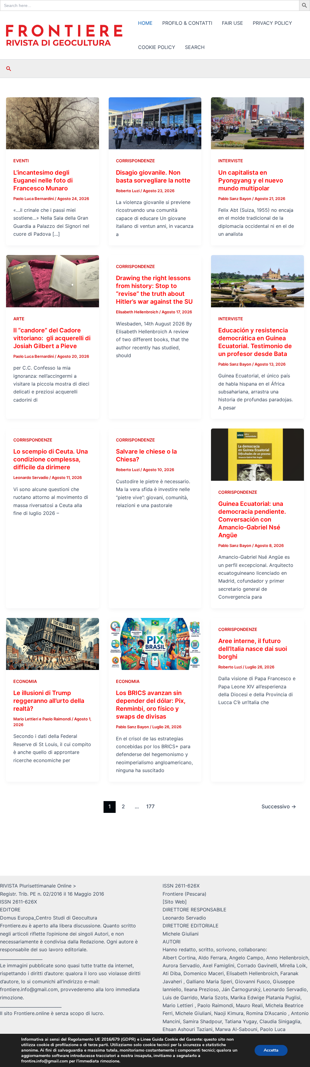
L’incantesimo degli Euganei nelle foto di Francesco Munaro (43, 180)
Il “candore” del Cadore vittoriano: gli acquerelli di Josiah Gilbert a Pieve (52, 338)
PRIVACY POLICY (272, 23)
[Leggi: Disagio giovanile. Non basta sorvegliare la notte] (155, 123)
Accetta (271, 1050)
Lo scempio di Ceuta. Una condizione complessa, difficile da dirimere (50, 459)
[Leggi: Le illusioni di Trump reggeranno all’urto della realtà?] (52, 643)
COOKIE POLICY (156, 47)
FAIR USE (232, 23)
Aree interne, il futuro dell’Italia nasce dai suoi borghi (252, 648)
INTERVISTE (230, 160)
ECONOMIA (25, 681)
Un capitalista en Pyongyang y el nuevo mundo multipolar (250, 180)
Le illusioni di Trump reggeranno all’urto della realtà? (48, 700)
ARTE (19, 318)
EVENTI (21, 160)
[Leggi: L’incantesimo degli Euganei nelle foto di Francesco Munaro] (52, 123)
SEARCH (195, 47)
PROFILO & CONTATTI (187, 23)
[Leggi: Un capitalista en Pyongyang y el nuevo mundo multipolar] (257, 123)
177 (150, 806)
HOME (145, 23)
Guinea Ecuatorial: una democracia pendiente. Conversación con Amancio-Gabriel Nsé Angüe (252, 519)
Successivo (279, 806)
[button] (9, 69)
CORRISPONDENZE (135, 160)
